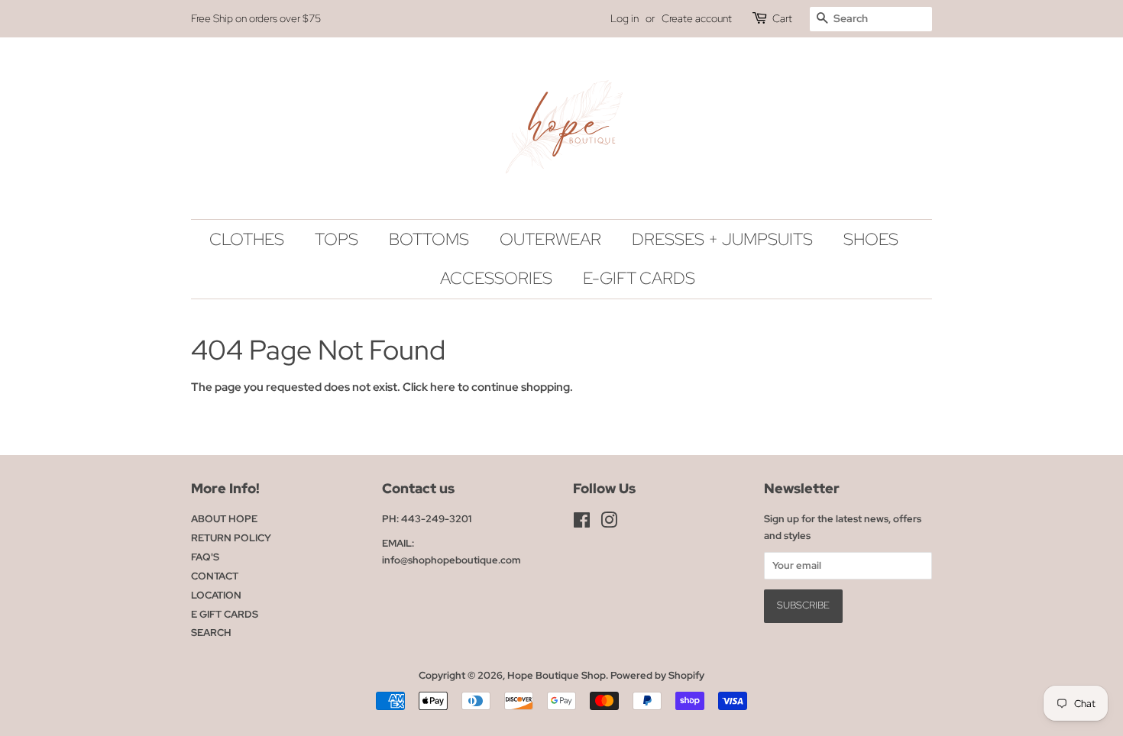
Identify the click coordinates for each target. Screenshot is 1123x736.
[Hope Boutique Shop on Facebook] (582, 523)
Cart (782, 18)
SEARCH (211, 632)
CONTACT (214, 576)
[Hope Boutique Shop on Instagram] (608, 523)
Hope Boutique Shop (556, 675)
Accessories (496, 278)
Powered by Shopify (657, 675)
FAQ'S (205, 556)
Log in (624, 18)
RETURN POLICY (231, 537)
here (442, 387)
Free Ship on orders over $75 (256, 18)
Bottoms (429, 239)
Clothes (246, 239)
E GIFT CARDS (224, 614)
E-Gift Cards (639, 278)
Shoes (870, 239)
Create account (697, 18)
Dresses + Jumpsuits (722, 239)
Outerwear (550, 239)
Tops (336, 239)
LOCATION (216, 595)
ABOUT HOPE (224, 518)
